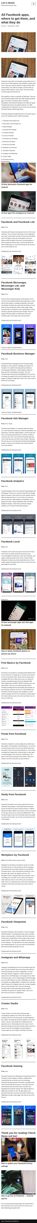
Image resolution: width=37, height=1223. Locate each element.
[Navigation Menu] (34, 3)
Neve (2, 1221)
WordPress (15, 1221)
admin (4, 26)
